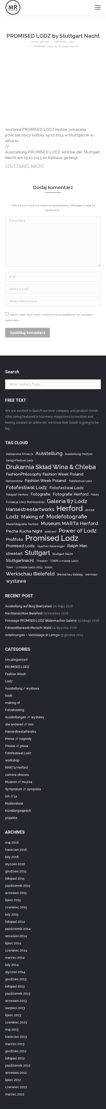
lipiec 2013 (13, 1015)
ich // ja (11, 796)
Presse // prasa (16, 746)
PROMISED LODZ (17, 667)
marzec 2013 (14, 1044)
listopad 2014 (15, 922)
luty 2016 (12, 857)
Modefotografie (66, 516)
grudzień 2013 (15, 979)
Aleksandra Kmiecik (19, 453)
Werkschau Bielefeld (30, 573)
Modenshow (14, 803)
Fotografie (40, 494)
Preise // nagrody (18, 739)
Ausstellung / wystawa (22, 688)
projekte (11, 818)
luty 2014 (12, 965)
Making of (32, 516)
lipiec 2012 (13, 1080)
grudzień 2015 (15, 871)
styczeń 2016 (15, 864)
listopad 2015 (14, 878)
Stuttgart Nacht (62, 553)
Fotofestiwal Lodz (26, 487)
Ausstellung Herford (78, 453)
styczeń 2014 (15, 972)
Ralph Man (77, 545)
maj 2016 (12, 842)
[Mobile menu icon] (98, 7)
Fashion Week (15, 674)
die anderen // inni (19, 724)
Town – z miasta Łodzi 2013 (24, 567)
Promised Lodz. (20, 545)
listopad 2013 (14, 986)
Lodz (12, 516)
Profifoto (14, 539)
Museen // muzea (18, 782)
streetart (14, 553)
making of (12, 703)
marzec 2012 (14, 1094)
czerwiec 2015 (16, 907)
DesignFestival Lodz (19, 460)
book (8, 695)
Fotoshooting (14, 710)
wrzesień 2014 (16, 936)
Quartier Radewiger (51, 546)
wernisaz (91, 574)
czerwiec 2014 (16, 950)
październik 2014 (18, 929)
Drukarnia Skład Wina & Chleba (51, 467)
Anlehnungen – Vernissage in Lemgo (32, 635)
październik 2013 (17, 993)
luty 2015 (11, 914)
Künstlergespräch (18, 811)
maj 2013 (11, 1029)
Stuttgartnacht (20, 560)
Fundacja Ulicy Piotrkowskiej (25, 502)
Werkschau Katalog (70, 574)
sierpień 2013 (15, 1008)
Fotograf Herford (17, 494)
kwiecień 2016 (16, 850)
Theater (42, 560)
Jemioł (89, 509)
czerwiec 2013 (16, 1022)
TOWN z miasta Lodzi (64, 560)
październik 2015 (17, 886)
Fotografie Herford (71, 494)
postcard (50, 531)
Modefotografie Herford (22, 524)
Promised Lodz (51, 538)
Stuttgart (37, 553)
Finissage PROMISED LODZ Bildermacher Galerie (41, 620)
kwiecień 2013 (15, 1037)
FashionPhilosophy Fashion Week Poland (44, 474)
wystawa (16, 581)
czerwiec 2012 (16, 1087)
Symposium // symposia (23, 789)
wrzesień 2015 (15, 893)
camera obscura (17, 775)
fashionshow (14, 480)
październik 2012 (17, 1065)
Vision (48, 567)
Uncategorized (16, 659)
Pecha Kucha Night (24, 531)
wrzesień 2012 (16, 1073)
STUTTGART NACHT (25, 166)
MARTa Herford (16, 767)
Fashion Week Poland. (46, 480)
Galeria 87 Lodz (67, 501)
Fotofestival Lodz (80, 480)
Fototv (95, 494)
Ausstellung (49, 453)
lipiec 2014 (13, 943)
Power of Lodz (77, 531)
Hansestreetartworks (30, 509)
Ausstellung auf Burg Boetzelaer (28, 606)
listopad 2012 (15, 1058)
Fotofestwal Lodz (66, 487)
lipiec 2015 (13, 900)
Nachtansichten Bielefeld (23, 613)
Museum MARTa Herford (69, 523)
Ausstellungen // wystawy (24, 717)
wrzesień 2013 (15, 1001)
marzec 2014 (15, 957)
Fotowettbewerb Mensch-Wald (28, 628)
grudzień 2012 (15, 1051)
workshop (12, 760)
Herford (70, 508)
